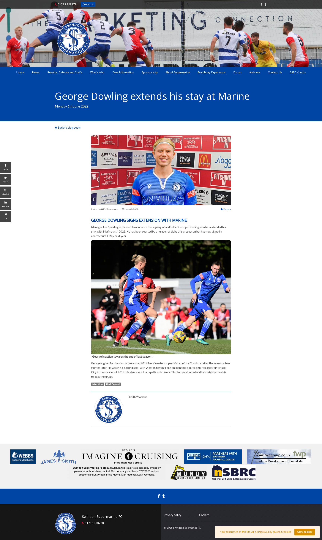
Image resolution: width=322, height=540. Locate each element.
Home (20, 72)
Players (227, 209)
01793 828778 (67, 4)
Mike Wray (97, 384)
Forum (237, 72)
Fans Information (123, 72)
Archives (254, 72)
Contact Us (275, 72)
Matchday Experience (211, 72)
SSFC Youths (298, 72)
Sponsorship (150, 72)
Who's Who (97, 72)
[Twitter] (265, 4)
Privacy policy (172, 515)
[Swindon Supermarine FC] (73, 39)
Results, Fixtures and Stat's (64, 72)
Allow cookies (304, 531)
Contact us (88, 4)
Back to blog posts (69, 127)
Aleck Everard (113, 384)
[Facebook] (261, 4)
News (36, 72)
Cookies (204, 515)
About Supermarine (177, 72)
